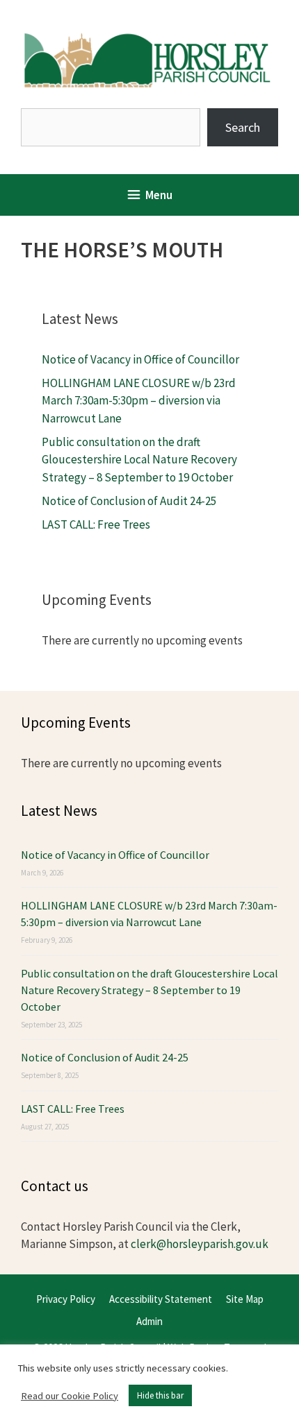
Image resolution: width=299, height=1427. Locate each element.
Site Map (245, 1299)
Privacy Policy (65, 1299)
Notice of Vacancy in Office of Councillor (140, 359)
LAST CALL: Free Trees (96, 524)
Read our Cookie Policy (69, 1396)
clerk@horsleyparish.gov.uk (199, 1243)
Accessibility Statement (160, 1299)
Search (242, 127)
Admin (149, 1321)
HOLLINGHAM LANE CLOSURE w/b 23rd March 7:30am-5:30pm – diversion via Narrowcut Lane (139, 400)
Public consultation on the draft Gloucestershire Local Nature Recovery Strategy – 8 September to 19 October (139, 459)
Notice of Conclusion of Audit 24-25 (129, 501)
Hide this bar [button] (160, 1395)
